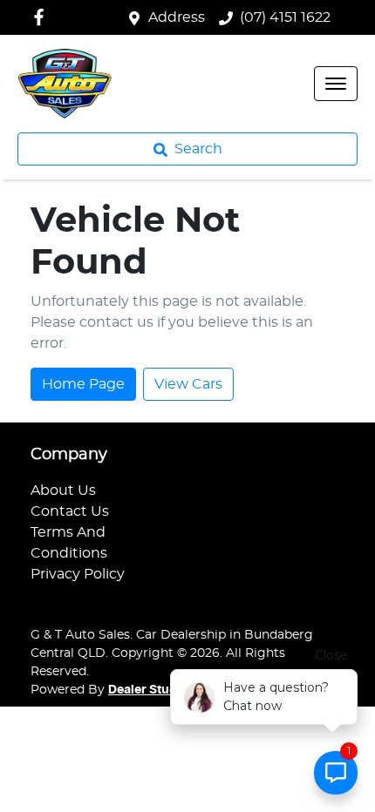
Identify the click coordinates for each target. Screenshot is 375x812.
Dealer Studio (148, 690)
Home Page (83, 384)
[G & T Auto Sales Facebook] (42, 17)
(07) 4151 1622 (285, 17)
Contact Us (70, 511)
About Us (63, 490)
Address (176, 17)
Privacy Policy (78, 574)
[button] (336, 83)
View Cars (188, 384)
